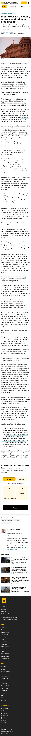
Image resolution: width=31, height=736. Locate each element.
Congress (3, 627)
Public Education (5, 653)
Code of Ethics (4, 683)
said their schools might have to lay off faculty (14, 439)
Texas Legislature (6, 523)
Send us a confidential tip (7, 614)
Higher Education (6, 13)
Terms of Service (5, 686)
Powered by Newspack (7, 731)
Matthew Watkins (7, 32)
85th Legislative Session (7, 520)
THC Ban (29, 6)
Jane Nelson (25, 117)
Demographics (4, 634)
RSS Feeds (3, 700)
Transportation (5, 658)
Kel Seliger (26, 136)
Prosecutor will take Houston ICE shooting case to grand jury (20, 559)
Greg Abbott (24, 285)
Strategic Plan (4, 678)
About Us (3, 666)
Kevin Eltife (11, 314)
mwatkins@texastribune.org (15, 533)
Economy (3, 637)
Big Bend (22, 6)
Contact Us (3, 609)
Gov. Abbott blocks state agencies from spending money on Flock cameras (19, 569)
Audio (2, 695)
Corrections (4, 690)
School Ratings (13, 6)
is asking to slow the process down (16, 434)
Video (2, 698)
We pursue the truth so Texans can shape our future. (9, 618)
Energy (2, 639)
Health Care (4, 644)
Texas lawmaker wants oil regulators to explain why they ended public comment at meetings (20, 579)
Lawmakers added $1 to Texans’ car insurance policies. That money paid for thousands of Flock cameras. (20, 589)
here (6, 459)
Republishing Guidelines (7, 681)
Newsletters (4, 693)
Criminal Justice (5, 632)
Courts (2, 630)
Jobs (2, 674)
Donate (24, 2)
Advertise (3, 611)
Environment (4, 641)
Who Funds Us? (5, 676)
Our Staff (3, 669)
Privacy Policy (4, 688)
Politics (2, 651)
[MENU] (28, 3)
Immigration (4, 649)
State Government (5, 656)
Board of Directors (5, 671)
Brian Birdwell (11, 343)
